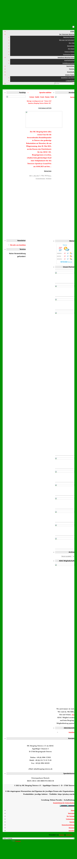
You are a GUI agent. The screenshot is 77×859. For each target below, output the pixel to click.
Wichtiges (48, 178)
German (31, 97)
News (49, 175)
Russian (47, 97)
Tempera (61, 835)
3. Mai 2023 (35, 175)
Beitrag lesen (47, 171)
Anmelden (71, 732)
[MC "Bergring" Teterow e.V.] (63, 806)
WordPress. (69, 835)
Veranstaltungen (40, 178)
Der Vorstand (70, 816)
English (37, 97)
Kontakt (72, 822)
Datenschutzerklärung (68, 825)
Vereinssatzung (70, 819)
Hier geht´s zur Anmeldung (18, 245)
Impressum (71, 813)
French (42, 97)
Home (72, 810)
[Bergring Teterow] (70, 806)
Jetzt (73, 714)
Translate (18, 841)
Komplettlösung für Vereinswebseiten (63, 803)
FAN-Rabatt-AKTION (44, 108)
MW (30, 175)
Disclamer (71, 827)
